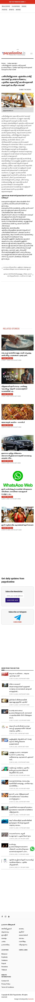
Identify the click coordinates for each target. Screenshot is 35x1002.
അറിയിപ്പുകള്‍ (6, 929)
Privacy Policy (5, 984)
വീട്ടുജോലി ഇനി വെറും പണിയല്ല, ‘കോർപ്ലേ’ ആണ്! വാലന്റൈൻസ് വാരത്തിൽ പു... (14, 389)
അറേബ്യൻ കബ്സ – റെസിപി (13, 422)
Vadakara (4, 960)
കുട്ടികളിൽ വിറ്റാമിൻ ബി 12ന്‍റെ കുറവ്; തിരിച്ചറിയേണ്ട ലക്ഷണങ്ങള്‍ (20, 741)
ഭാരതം (21, 929)
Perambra (4, 967)
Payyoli (3, 963)
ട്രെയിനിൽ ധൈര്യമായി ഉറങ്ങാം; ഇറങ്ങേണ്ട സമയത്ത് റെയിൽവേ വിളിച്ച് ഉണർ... (21, 810)
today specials (12, 63)
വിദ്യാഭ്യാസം (23, 945)
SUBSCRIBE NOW (12, 600)
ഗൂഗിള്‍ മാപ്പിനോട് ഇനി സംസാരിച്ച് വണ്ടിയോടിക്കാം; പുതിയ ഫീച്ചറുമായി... (21, 862)
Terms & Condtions (7, 987)
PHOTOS (4, 9)
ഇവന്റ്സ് (4, 935)
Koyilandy (4, 957)
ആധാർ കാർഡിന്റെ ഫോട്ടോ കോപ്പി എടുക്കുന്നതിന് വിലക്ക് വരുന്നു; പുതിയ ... (20, 728)
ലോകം (21, 938)
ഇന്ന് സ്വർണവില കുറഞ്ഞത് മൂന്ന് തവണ (17, 525)
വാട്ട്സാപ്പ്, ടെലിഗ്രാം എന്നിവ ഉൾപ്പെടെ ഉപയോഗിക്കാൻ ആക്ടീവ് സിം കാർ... (19, 770)
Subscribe (17, 622)
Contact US (5, 981)
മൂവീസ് (21, 932)
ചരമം (3, 942)
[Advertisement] (17, 30)
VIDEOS (24, 6)
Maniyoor (4, 954)
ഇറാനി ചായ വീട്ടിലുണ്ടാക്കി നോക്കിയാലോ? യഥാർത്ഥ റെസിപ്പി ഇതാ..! (19, 796)
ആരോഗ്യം (5, 932)
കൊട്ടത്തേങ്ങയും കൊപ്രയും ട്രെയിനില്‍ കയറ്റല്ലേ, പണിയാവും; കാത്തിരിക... (21, 783)
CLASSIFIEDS (16, 6)
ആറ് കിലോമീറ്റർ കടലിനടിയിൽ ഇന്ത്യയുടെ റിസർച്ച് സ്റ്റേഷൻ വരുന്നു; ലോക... (20, 823)
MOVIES (18, 9)
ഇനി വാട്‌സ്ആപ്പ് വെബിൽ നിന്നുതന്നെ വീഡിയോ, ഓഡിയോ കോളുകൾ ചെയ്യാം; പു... (16, 491)
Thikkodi (4, 970)
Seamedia (31, 999)
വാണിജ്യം (22, 942)
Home (3, 63)
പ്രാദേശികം (5, 945)
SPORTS (11, 9)
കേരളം (4, 938)
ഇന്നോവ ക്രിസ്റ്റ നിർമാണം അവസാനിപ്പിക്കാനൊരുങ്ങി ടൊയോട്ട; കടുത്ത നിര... (16, 456)
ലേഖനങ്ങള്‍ (23, 935)
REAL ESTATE (6, 6)
